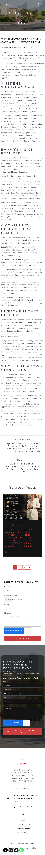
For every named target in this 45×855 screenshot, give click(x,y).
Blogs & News (24, 21)
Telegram (21, 678)
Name (7, 587)
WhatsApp (9, 678)
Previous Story (22, 440)
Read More (6, 553)
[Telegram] (16, 850)
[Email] (10, 850)
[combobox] (8, 599)
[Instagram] (5, 850)
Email (6, 604)
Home (8, 21)
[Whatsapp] (21, 850)
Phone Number (11, 596)
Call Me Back (33, 678)
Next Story (22, 460)
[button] (38, 3)
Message (7, 613)
